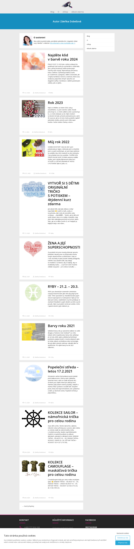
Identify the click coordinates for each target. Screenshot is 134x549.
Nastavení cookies (123, 533)
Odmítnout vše (122, 538)
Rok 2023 (55, 102)
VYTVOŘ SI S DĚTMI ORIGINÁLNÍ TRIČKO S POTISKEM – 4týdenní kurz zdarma (63, 193)
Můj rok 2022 (58, 142)
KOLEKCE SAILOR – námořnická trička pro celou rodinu (63, 416)
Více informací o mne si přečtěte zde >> (62, 43)
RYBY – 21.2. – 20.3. (63, 286)
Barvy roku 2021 (61, 325)
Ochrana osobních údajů (62, 528)
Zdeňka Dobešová (40, 93)
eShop (65, 12)
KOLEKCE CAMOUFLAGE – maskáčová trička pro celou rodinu (62, 468)
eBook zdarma (78, 12)
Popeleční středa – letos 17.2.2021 (63, 369)
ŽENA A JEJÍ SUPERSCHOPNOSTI (64, 245)
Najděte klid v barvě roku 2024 (63, 57)
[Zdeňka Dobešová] (67, 5)
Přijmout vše (122, 543)
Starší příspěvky (28, 506)
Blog (52, 12)
